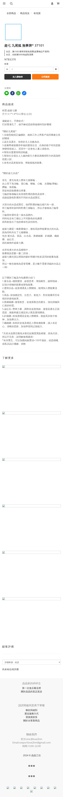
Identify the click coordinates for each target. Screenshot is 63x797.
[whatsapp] (18, 93)
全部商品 (11, 13)
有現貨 (37, 13)
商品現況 (24, 13)
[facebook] (12, 93)
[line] (6, 93)
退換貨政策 (31, 717)
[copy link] (24, 93)
